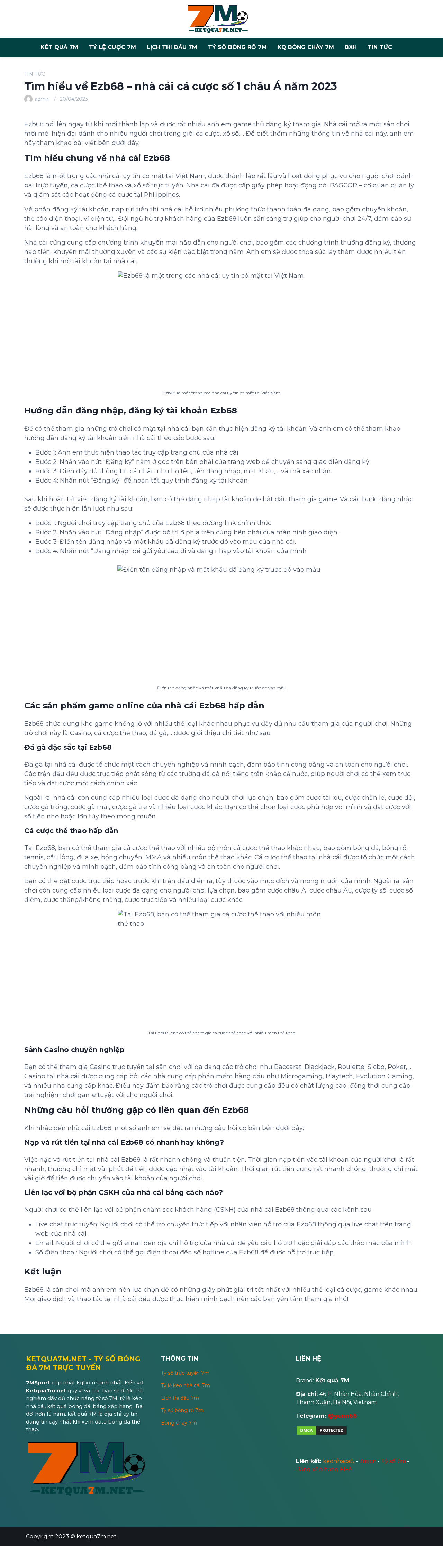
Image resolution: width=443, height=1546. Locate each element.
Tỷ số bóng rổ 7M (237, 47)
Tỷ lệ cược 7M (112, 47)
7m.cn (367, 1461)
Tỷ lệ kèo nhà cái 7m (185, 1385)
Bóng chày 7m (179, 1423)
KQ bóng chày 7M (306, 47)
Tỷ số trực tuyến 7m (185, 1373)
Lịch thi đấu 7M (172, 47)
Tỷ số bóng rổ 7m (182, 1410)
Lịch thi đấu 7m (180, 1398)
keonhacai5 (338, 1461)
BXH (351, 47)
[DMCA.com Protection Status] (322, 1433)
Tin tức (380, 47)
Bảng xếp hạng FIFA (324, 1469)
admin (42, 99)
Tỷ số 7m (393, 1461)
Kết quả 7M (59, 47)
